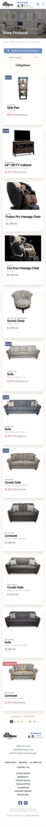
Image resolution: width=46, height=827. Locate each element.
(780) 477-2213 (23, 746)
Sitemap (33, 809)
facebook (20, 803)
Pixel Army (33, 811)
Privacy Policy (14, 809)
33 (30, 721)
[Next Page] (34, 721)
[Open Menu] (43, 4)
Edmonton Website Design (18, 811)
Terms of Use (25, 809)
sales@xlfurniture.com (23, 749)
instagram (26, 803)
